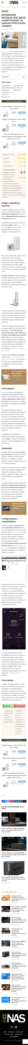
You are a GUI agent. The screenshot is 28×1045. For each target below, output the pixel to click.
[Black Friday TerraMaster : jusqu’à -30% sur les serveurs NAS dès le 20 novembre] (6, 943)
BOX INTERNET (19, 1034)
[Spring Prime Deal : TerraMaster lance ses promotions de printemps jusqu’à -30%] (6, 898)
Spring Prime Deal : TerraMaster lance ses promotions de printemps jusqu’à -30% (19, 898)
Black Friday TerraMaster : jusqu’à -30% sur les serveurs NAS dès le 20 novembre (19, 944)
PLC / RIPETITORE (8, 1034)
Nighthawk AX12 (16, 532)
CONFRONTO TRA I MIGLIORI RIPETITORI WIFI (18, 380)
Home (4, 1032)
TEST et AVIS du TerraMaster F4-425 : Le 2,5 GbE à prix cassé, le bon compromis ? (19, 966)
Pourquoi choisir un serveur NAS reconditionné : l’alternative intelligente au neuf (19, 932)
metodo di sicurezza (15, 673)
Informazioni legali (20, 1040)
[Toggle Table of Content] (23, 77)
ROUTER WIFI (19, 1032)
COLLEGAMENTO (14, 1036)
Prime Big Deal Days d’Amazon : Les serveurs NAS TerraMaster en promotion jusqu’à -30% (18, 976)
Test (3, 795)
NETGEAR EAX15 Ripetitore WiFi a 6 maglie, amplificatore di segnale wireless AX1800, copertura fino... (14, 136)
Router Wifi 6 (6, 51)
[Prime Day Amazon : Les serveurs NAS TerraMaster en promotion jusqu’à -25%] (6, 1000)
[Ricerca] (25, 2)
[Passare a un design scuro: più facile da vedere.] (23, 2)
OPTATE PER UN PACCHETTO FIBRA (18, 510)
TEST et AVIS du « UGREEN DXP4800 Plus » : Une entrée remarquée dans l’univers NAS (13, 830)
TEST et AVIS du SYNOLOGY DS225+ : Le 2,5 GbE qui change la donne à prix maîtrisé (13, 878)
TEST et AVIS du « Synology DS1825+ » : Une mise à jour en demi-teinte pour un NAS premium (14, 854)
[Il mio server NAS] (14, 2)
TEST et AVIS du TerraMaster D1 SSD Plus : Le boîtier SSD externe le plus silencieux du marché (19, 988)
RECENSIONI (5, 11)
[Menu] (3, 2)
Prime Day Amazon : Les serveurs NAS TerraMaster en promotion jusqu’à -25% (19, 1000)
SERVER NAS (11, 1032)
